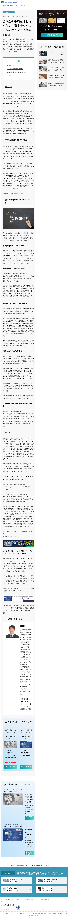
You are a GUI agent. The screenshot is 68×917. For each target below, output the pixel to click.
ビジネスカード (10, 865)
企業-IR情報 (5, 913)
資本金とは (10, 65)
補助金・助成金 (40, 874)
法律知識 (30, 874)
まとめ (9, 75)
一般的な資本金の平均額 (15, 69)
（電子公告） (13, 913)
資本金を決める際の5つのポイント (18, 72)
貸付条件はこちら (5, 902)
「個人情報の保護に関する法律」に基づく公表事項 (44, 913)
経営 (18, 872)
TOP (2, 865)
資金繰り (55, 872)
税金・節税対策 (21, 874)
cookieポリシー (62, 913)
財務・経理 (36, 872)
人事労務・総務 (26, 872)
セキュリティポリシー (34, 915)
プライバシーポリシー (24, 913)
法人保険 (60, 874)
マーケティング (51, 874)
